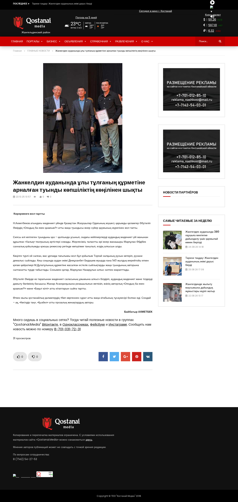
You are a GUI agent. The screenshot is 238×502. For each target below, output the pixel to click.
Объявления (74, 41)
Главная (17, 41)
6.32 (211, 31)
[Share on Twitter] (114, 356)
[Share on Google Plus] (125, 356)
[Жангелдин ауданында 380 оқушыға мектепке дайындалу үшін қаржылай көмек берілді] (172, 240)
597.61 (212, 25)
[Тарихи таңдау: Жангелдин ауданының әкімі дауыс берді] (172, 266)
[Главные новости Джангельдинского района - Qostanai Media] (36, 22)
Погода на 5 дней (86, 17)
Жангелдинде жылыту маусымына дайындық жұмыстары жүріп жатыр (69, 3)
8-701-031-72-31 (67, 329)
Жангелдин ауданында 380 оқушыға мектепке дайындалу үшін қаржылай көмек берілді (202, 237)
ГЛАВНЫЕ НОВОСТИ (38, 50)
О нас (145, 41)
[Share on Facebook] (103, 356)
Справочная (99, 41)
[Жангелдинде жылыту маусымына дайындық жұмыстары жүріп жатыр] (172, 292)
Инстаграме (118, 324)
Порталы (33, 41)
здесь (89, 439)
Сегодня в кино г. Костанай (155, 11)
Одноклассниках (75, 324)
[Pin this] (136, 356)
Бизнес (52, 41)
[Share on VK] (147, 356)
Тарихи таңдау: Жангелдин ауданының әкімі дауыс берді (201, 261)
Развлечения (124, 41)
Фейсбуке (97, 324)
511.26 (212, 19)
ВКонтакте (50, 324)
